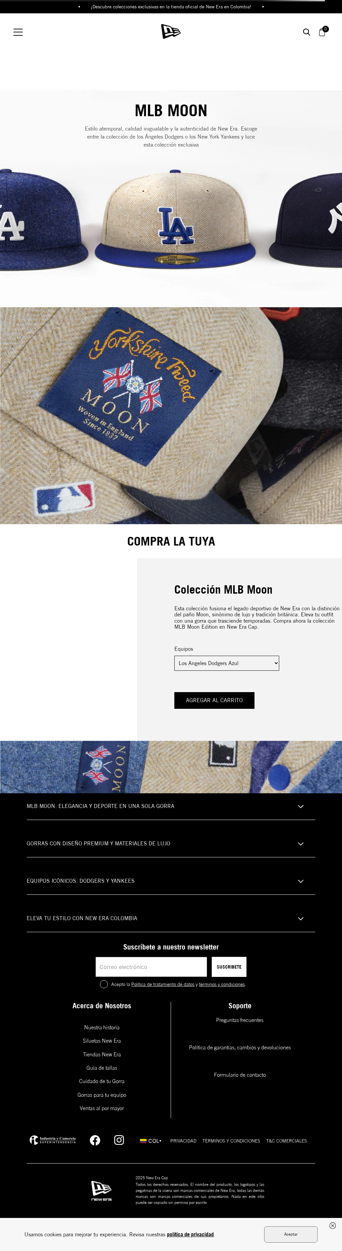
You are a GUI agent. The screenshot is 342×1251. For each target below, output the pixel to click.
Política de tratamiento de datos (162, 984)
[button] (171, 806)
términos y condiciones (222, 984)
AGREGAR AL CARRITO (214, 700)
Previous (79, 6)
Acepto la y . (178, 984)
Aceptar (291, 1234)
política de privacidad (190, 1234)
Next (263, 6)
